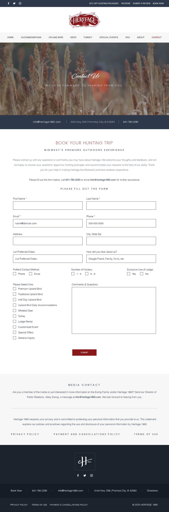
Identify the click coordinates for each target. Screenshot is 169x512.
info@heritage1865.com (103, 179)
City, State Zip (93, 234)
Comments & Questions (85, 284)
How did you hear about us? (101, 252)
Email (16, 216)
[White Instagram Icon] (20, 3)
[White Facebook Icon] (8, 3)
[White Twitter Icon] (14, 3)
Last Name (92, 198)
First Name (19, 198)
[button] (104, 3)
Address (17, 234)
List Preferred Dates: (24, 252)
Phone (89, 216)
